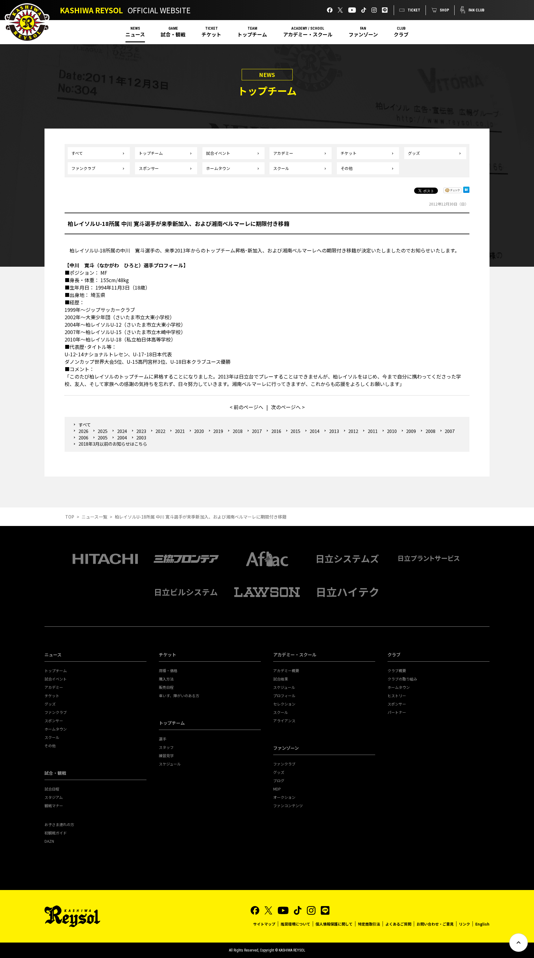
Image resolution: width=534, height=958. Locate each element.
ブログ (278, 780)
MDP (277, 788)
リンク (464, 923)
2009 (411, 431)
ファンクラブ (83, 168)
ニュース (135, 34)
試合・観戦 (173, 34)
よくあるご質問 (398, 923)
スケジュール (170, 763)
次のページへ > (288, 407)
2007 (450, 431)
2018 (237, 431)
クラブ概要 (397, 670)
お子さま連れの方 (59, 824)
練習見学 (166, 755)
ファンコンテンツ (288, 805)
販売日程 (166, 687)
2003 (141, 437)
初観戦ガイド (55, 832)
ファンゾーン (363, 34)
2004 (122, 437)
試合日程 (51, 788)
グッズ (414, 153)
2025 (103, 431)
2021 (179, 431)
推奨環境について (295, 923)
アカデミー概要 (286, 670)
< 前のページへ (246, 407)
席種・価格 (168, 670)
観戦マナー (53, 805)
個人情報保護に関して (334, 923)
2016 (276, 431)
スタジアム (53, 797)
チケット (211, 34)
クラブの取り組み (402, 678)
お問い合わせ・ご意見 (435, 923)
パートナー (397, 712)
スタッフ (166, 747)
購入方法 (166, 678)
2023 (141, 431)
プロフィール (284, 695)
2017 (257, 431)
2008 (430, 431)
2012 (353, 431)
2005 (103, 437)
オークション (284, 797)
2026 (83, 431)
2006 (83, 437)
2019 (218, 431)
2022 (160, 431)
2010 (392, 431)
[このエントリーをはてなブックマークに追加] (466, 191)
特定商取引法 (369, 923)
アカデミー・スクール (308, 34)
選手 (162, 738)
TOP (69, 517)
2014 (315, 431)
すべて (77, 153)
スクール (281, 168)
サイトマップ (264, 923)
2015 (295, 431)
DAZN (49, 841)
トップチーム (252, 34)
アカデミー (283, 153)
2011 (372, 431)
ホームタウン (218, 168)
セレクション (284, 703)
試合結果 (280, 678)
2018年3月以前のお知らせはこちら (112, 444)
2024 (122, 431)
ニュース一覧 (94, 517)
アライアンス (284, 720)
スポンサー (149, 168)
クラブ (401, 34)
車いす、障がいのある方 (179, 695)
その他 (347, 168)
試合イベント (218, 153)
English (482, 923)
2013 (334, 431)
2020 (199, 431)
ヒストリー (397, 695)
